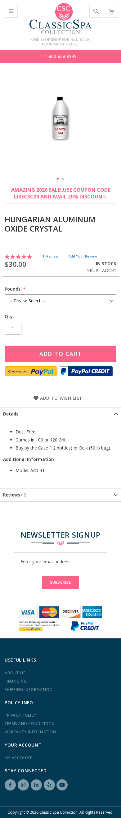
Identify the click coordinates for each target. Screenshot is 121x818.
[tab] (60, 413)
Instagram (23, 784)
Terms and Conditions (29, 723)
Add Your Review (83, 256)
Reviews (14, 495)
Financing (16, 681)
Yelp (49, 784)
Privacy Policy (21, 715)
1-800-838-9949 (61, 56)
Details (10, 414)
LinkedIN (36, 784)
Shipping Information (29, 689)
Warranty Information (30, 732)
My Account (18, 757)
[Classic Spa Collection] (60, 18)
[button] (57, 178)
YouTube (62, 784)
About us (15, 672)
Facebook (10, 784)
